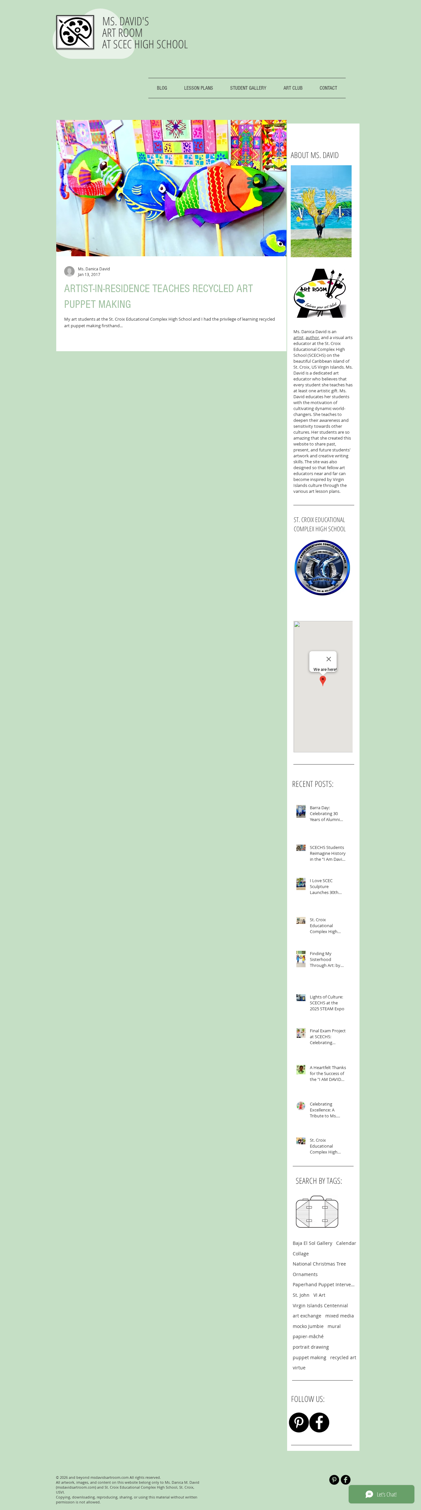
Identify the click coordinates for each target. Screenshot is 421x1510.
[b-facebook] (346, 1480)
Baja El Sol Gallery (312, 1243)
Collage (301, 1253)
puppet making (309, 1357)
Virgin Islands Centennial (320, 1305)
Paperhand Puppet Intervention (325, 1284)
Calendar (346, 1243)
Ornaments (305, 1274)
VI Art (319, 1295)
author (312, 337)
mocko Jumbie (308, 1326)
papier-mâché (308, 1336)
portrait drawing (311, 1347)
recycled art (343, 1357)
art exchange (307, 1316)
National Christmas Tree (319, 1264)
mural (334, 1326)
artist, (299, 337)
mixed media (339, 1316)
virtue (299, 1367)
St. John (301, 1295)
